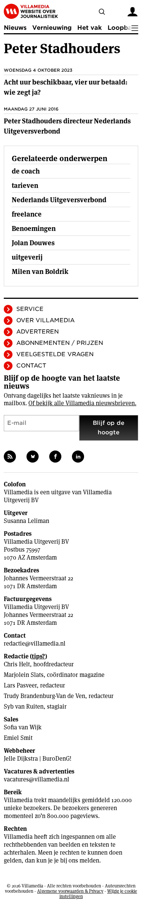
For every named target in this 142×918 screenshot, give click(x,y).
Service (30, 309)
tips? (38, 656)
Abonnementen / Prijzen (59, 343)
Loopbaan (123, 27)
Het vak (89, 27)
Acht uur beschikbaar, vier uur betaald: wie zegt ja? (66, 87)
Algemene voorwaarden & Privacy (70, 891)
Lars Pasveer (20, 685)
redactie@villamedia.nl (35, 643)
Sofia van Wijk (23, 727)
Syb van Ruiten (24, 706)
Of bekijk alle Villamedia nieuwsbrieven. (82, 403)
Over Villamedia (45, 320)
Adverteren (37, 331)
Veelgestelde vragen (55, 354)
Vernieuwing (52, 27)
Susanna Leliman (26, 521)
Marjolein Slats (24, 675)
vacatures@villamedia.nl (36, 779)
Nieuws (15, 27)
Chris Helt (17, 664)
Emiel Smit (18, 738)
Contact (31, 365)
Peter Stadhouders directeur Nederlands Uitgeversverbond (67, 126)
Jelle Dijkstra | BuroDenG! (38, 759)
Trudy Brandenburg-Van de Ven (44, 696)
